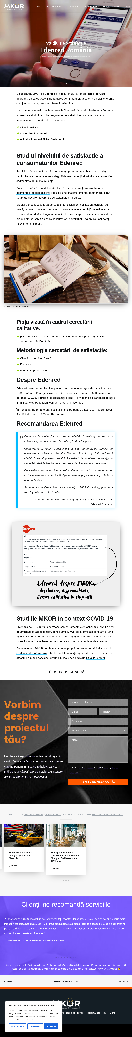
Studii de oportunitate (79, 56)
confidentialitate (92, 1013)
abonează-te (53, 814)
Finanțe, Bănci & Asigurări (59, 56)
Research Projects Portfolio (66, 981)
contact (104, 1013)
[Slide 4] (64, 957)
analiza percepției (51, 204)
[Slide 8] (76, 957)
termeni (80, 1013)
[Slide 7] (73, 957)
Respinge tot (35, 1026)
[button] (24, 835)
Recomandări (91, 6)
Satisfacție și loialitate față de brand (73, 56)
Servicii (37, 6)
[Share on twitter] (55, 672)
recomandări (88, 965)
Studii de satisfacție (85, 56)
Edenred (21, 388)
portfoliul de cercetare (107, 814)
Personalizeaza (17, 1026)
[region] (33, 1016)
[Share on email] (82, 672)
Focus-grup (27, 364)
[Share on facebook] (49, 672)
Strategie (77, 56)
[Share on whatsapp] (71, 672)
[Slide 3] (68, 880)
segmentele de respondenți (33, 193)
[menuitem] (38, 6)
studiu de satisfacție (96, 110)
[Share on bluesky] (76, 672)
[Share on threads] (60, 672)
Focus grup (62, 56)
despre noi (71, 1013)
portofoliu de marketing (105, 965)
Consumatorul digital (47, 56)
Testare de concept (89, 56)
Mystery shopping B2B (64, 56)
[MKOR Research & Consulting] (14, 6)
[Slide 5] (67, 957)
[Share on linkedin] (65, 672)
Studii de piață (83, 56)
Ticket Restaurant (53, 414)
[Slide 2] (66, 880)
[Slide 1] (63, 880)
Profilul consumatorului (68, 56)
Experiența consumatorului (55, 56)
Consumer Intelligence (50, 56)
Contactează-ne (33, 814)
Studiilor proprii (95, 658)
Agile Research (54, 6)
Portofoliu (73, 6)
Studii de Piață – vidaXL (63, 852)
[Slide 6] (70, 957)
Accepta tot (51, 1026)
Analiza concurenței (43, 56)
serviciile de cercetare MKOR (91, 969)
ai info (112, 1013)
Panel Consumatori (111, 6)
